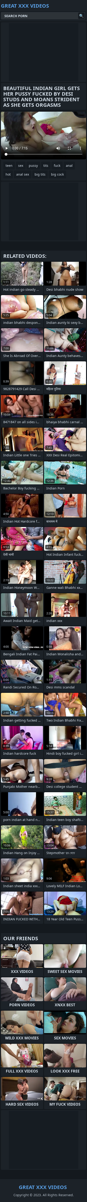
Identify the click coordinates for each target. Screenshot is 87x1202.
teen (9, 165)
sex (20, 165)
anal (69, 165)
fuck (57, 165)
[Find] (81, 16)
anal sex (22, 174)
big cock (57, 174)
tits (45, 165)
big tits (40, 174)
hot (8, 174)
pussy (33, 165)
